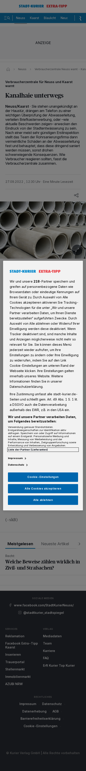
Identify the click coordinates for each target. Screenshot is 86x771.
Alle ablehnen (43, 500)
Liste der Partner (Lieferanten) (28, 449)
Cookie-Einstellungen (43, 477)
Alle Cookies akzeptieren (43, 488)
